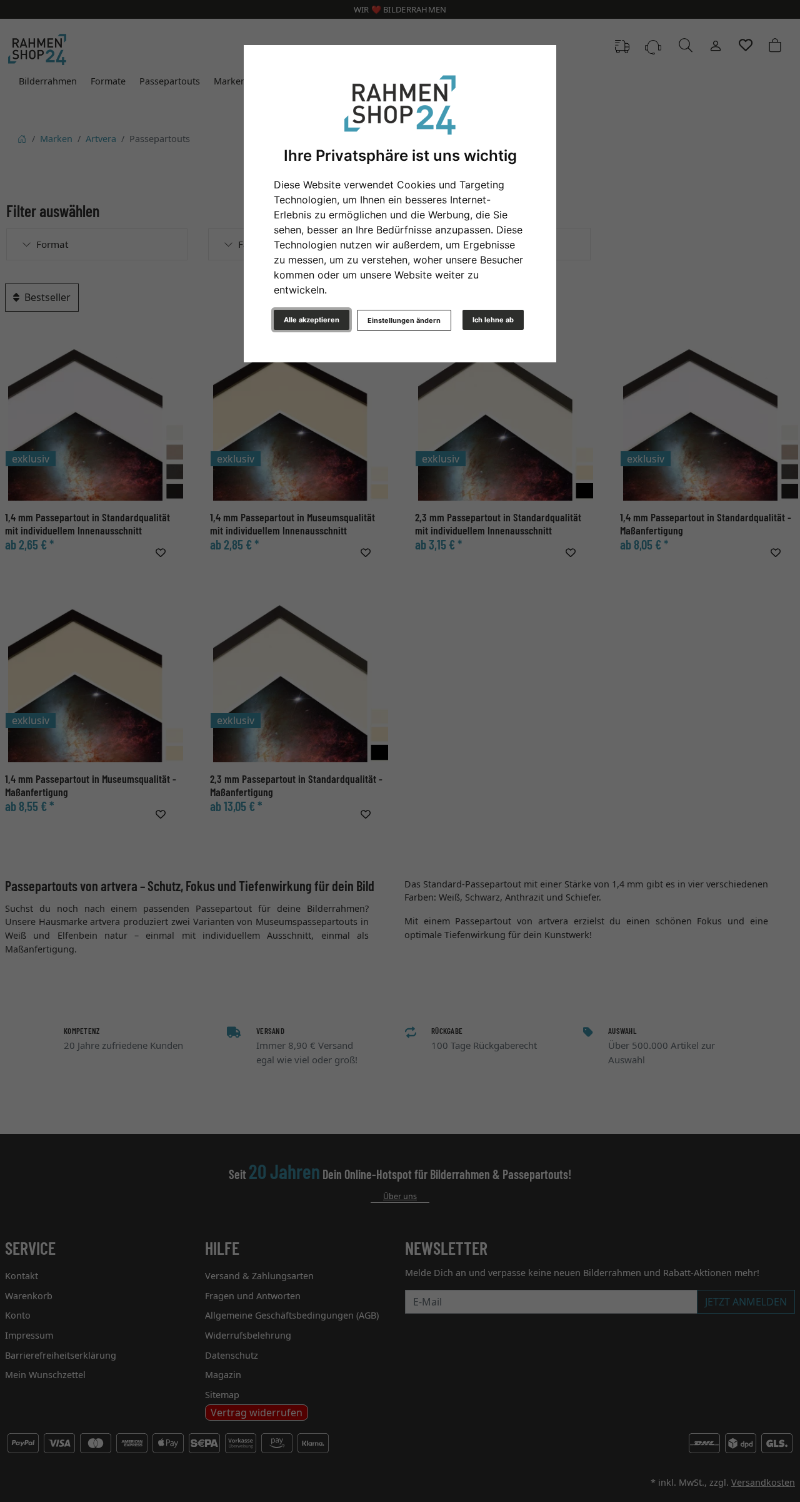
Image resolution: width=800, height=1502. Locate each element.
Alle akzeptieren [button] (311, 319)
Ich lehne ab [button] (493, 319)
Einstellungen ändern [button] (404, 320)
